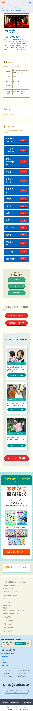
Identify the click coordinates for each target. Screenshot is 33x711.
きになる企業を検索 (9, 627)
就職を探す (4, 656)
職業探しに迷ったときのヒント (17, 568)
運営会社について (22, 676)
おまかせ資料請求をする (16, 552)
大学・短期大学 (16, 279)
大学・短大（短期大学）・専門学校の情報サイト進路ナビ (15, 8)
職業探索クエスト (7, 605)
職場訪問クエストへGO (16, 315)
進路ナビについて (7, 659)
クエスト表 (7, 602)
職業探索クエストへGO (16, 323)
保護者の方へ (5, 666)
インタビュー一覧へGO (16, 458)
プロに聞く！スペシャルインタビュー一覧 (14, 610)
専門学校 (16, 286)
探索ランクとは (8, 599)
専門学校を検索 (8, 624)
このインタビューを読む (16, 375)
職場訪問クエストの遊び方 (11, 592)
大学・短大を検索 (8, 620)
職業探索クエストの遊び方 (11, 595)
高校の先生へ (5, 662)
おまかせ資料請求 (8, 631)
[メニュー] (30, 2)
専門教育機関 (16, 292)
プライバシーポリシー (24, 670)
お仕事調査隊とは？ (8, 588)
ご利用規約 (5, 673)
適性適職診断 (7, 617)
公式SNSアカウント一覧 (9, 676)
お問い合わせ (21, 673)
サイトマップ (6, 670)
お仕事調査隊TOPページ (9, 585)
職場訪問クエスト (7, 608)
